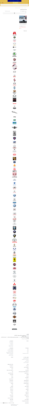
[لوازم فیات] (14, 264)
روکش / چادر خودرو (26, 361)
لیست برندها (25, 30)
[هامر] (14, 321)
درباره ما (12, 393)
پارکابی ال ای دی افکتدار (11, 355)
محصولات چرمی (26, 377)
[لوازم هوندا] (14, 292)
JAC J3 (27, 352)
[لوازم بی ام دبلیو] (14, 228)
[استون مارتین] (14, 50)
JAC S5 (27, 350)
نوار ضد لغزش (27, 392)
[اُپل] (14, 44)
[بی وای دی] (14, 155)
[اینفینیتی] (14, 72)
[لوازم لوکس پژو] (14, 272)
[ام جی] (14, 59)
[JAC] (14, 107)
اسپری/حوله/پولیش (26, 380)
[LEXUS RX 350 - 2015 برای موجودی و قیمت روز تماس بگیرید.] (23, 19)
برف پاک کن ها (11, 367)
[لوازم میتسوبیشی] (14, 284)
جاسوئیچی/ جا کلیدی (26, 367)
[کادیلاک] (14, 210)
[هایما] (14, 324)
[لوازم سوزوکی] (14, 253)
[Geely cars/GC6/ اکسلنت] (14, 88)
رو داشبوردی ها (11, 365)
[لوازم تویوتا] (14, 240)
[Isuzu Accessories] (14, 103)
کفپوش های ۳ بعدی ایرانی (26, 362)
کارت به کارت (27, 396)
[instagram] (5, 403)
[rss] (1, 403)
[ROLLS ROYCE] (14, 133)
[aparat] (6, 403)
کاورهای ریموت (11, 374)
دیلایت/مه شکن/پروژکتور (10, 364)
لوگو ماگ (27, 374)
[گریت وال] (14, 214)
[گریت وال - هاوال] (14, 218)
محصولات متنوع (11, 380)
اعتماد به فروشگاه (26, 395)
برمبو (12, 371)
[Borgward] (14, 80)
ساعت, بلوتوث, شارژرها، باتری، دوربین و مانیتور (23, 371)
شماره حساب (11, 396)
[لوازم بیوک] (14, 232)
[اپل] (14, 47)
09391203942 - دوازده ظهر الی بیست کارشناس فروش (20, 335)
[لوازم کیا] (14, 268)
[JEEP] (14, 116)
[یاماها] (14, 329)
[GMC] (14, 100)
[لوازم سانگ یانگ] (14, 249)
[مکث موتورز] (14, 309)
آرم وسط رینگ (26, 370)
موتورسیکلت (11, 390)
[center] (28, 5)
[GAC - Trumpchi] (14, 84)
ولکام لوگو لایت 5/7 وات (11, 349)
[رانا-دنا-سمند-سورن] (14, 184)
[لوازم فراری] (14, 259)
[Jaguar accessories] (14, 112)
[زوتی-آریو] (14, 188)
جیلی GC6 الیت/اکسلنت (11, 345)
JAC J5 (27, 349)
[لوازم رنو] (14, 245)
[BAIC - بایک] (14, 76)
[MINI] (14, 127)
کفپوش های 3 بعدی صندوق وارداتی (25, 359)
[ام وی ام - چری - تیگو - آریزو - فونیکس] (14, 62)
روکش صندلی (27, 360)
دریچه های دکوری (26, 373)
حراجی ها (27, 387)
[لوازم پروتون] (14, 236)
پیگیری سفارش (11, 399)
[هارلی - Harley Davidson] (14, 317)
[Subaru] (14, 142)
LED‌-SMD (12, 357)
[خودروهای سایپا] (14, 166)
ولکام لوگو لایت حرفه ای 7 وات (10, 350)
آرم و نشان (12, 383)
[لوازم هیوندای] (14, 295)
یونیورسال (12, 386)
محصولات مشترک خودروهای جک (25, 353)
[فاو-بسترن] (14, 196)
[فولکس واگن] (14, 206)
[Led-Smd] (14, 123)
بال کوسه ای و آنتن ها (26, 383)
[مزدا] (14, 305)
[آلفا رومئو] (14, 37)
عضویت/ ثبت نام (26, 399)
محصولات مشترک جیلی (11, 346)
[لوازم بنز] (14, 224)
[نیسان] (14, 313)
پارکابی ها (27, 384)
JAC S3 (27, 351)
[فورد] (14, 203)
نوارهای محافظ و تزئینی (10, 373)
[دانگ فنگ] (14, 170)
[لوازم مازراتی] (14, 280)
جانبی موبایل (11, 389)
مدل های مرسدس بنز (11, 354)
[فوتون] (14, 200)
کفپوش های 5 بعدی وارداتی (25, 358)
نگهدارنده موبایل (26, 386)
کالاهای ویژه (27, 389)
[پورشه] (14, 158)
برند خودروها (27, 393)
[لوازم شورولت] (14, 256)
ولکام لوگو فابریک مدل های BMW (10, 353)
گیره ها (27, 368)
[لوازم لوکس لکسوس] (14, 276)
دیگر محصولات (11, 387)
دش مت (12, 368)
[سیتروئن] (14, 192)
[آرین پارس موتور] (14, 34)
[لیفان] (14, 301)
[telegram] (13, 403)
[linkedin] (3, 403)
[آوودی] (14, 40)
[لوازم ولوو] (14, 288)
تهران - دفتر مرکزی (24, 336)
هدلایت (27, 364)
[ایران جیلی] (14, 67)
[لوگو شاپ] (14, 298)
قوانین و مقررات (11, 395)
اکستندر (12, 377)
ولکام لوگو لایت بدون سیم (10, 351)
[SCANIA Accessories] (14, 138)
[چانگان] (14, 162)
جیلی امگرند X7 (11, 344)
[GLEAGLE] (14, 96)
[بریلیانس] (14, 146)
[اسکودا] (14, 55)
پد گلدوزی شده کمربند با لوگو (10, 370)
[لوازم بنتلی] (14, 221)
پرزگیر (12, 384)
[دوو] (14, 180)
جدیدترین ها (11, 392)
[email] (2, 403)
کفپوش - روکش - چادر (26, 357)
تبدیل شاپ (27, 365)
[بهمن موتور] (14, 150)
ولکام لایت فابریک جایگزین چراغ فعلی (9, 352)
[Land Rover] (14, 120)
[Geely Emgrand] (14, 92)
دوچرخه (27, 390)
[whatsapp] (7, 403)
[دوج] (14, 175)
